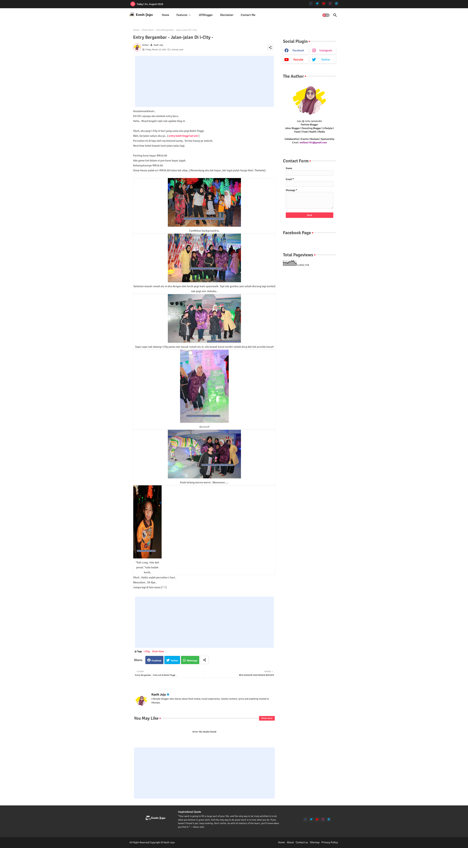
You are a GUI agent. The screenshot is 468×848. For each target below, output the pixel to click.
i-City (147, 651)
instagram (325, 50)
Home (165, 15)
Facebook (156, 660)
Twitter (174, 660)
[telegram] (336, 3)
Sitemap (315, 842)
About (290, 842)
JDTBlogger (206, 15)
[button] (326, 15)
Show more (267, 718)
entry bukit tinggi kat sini (183, 135)
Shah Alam (147, 30)
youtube (298, 59)
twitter (325, 59)
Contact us (302, 842)
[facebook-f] (311, 3)
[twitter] (317, 3)
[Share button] (204, 660)
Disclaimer (226, 15)
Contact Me (248, 15)
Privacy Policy (329, 842)
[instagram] (330, 3)
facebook (298, 50)
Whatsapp (192, 660)
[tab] (165, 15)
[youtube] (323, 3)
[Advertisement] (204, 81)
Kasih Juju (158, 694)
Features (181, 15)
